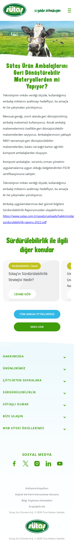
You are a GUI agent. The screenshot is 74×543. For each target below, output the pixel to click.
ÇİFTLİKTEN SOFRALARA (22, 380)
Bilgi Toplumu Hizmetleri (37, 500)
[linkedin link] (48, 465)
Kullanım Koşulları (36, 488)
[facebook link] (14, 465)
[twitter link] (25, 465)
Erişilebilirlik (37, 506)
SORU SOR (37, 326)
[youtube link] (60, 465)
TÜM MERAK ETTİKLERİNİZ (37, 314)
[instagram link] (37, 465)
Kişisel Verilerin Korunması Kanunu (37, 494)
